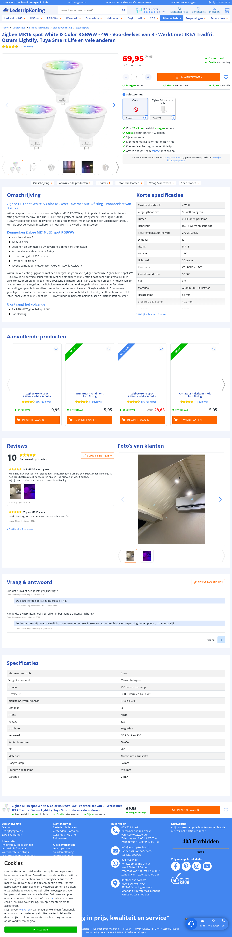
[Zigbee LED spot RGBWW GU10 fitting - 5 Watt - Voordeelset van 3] (142, 367)
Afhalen (74, 831)
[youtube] (207, 866)
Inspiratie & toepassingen (17, 844)
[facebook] (175, 866)
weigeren (25, 909)
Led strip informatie (14, 848)
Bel (223, 925)
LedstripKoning (11, 823)
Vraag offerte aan (173, 157)
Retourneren (60, 838)
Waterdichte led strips (15, 852)
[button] (113, 105)
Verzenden (59, 831)
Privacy (127, 928)
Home (5, 27)
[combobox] (89, 10)
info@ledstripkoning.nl (135, 847)
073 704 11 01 (129, 827)
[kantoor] (115, 883)
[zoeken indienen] (123, 10)
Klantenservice (179, 11)
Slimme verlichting (39, 27)
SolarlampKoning (63, 852)
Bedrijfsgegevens (12, 831)
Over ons (7, 827)
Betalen (72, 827)
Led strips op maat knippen (18, 855)
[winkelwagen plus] (148, 77)
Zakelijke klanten (12, 834)
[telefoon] (115, 830)
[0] (226, 10)
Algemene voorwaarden (106, 928)
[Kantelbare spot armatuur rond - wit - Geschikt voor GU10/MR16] (89, 367)
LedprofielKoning (63, 855)
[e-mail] (115, 850)
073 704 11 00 (129, 860)
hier (52, 898)
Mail (202, 925)
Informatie (8, 841)
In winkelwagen (191, 77)
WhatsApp (213, 925)
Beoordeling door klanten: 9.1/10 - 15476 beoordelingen (116, 932)
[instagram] (196, 866)
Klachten (72, 834)
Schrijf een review (99, 455)
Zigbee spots (82, 27)
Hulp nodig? (118, 823)
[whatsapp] (211, 2)
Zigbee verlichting (62, 27)
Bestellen (58, 827)
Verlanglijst (199, 11)
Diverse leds (19, 27)
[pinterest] (186, 866)
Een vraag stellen (210, 582)
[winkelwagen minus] (126, 77)
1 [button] (221, 639)
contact (156, 151)
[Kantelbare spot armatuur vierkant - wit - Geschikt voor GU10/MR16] (194, 367)
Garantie (58, 834)
